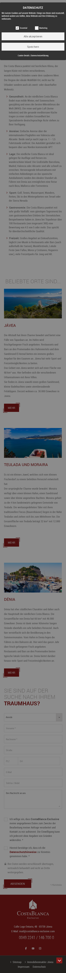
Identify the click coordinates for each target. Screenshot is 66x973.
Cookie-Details (23, 55)
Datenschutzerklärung (39, 55)
